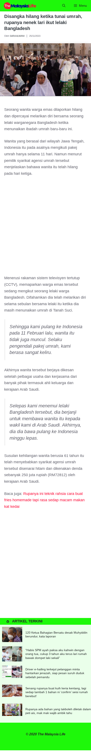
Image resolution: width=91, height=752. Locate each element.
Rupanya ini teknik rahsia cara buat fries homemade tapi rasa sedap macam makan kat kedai (44, 500)
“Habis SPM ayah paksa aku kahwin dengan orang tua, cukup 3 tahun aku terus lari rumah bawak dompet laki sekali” (56, 653)
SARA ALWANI (17, 36)
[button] (64, 5)
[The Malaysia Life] (20, 5)
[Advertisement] (45, 227)
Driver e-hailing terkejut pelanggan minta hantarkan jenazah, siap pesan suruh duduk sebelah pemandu (54, 673)
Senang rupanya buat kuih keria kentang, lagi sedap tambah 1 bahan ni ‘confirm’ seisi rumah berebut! (56, 692)
